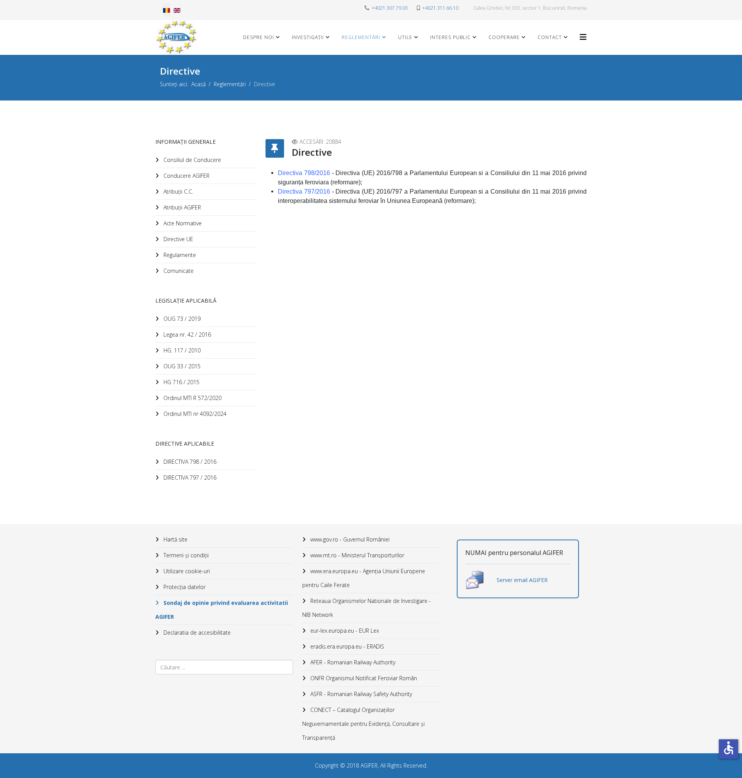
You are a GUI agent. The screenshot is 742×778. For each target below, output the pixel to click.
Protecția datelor (184, 587)
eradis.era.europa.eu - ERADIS (346, 646)
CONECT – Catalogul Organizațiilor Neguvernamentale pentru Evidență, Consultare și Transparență (363, 723)
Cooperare (504, 37)
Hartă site (174, 539)
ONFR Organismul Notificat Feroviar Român (363, 678)
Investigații (308, 37)
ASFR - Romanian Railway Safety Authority (360, 694)
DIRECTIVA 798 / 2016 (189, 461)
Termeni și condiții (185, 555)
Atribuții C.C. (177, 191)
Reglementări (361, 37)
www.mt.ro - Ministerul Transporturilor (356, 555)
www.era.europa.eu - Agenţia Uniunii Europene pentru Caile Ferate (363, 578)
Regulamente (179, 255)
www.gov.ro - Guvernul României (349, 539)
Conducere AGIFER (185, 175)
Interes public (450, 37)
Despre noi (258, 37)
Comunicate (178, 270)
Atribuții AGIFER (181, 207)
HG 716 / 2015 (180, 382)
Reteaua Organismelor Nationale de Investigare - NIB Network (366, 607)
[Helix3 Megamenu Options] (583, 37)
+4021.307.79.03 (390, 8)
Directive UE (177, 239)
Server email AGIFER (522, 580)
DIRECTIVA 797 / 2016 (189, 477)
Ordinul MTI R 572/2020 (191, 398)
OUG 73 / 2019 (181, 318)
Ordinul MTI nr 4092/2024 (194, 413)
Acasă (198, 84)
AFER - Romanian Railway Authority (352, 662)
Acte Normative (182, 223)
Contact (550, 37)
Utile (405, 37)
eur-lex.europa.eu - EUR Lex (344, 630)
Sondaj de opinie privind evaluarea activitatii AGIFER (221, 609)
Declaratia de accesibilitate (196, 632)
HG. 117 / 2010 (181, 350)
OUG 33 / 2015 (181, 366)
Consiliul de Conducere (191, 159)
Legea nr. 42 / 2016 (186, 334)
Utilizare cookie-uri (186, 571)
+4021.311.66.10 (440, 8)
